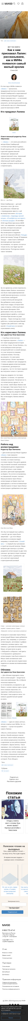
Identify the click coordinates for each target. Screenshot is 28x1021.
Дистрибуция (6, 972)
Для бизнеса (5, 974)
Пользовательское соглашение (10, 986)
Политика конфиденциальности (11, 989)
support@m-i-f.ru (7, 940)
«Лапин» (4, 89)
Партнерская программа (8, 969)
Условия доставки (7, 958)
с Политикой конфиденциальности (11, 1012)
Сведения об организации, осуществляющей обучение (9, 983)
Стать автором (6, 966)
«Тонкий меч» (10, 326)
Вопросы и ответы (7, 952)
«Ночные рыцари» (8, 220)
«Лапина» (14, 718)
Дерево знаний (6, 955)
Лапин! (14, 132)
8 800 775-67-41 (8, 930)
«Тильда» (23, 235)
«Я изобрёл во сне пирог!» (16, 218)
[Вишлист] (18, 4)
